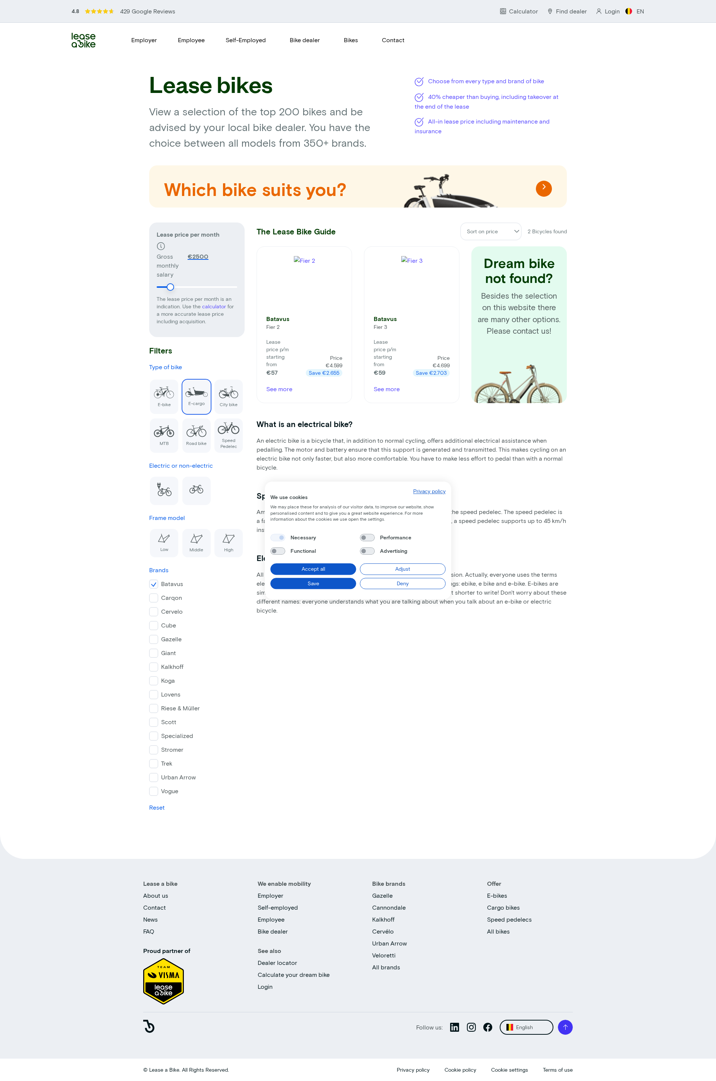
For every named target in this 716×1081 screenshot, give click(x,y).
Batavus (172, 583)
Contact (393, 39)
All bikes (498, 931)
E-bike (164, 404)
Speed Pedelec (228, 443)
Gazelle (171, 638)
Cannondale (389, 907)
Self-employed (278, 907)
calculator (214, 306)
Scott (168, 721)
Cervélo (383, 931)
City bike (229, 404)
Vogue (169, 790)
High (228, 549)
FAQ (148, 931)
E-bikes (497, 895)
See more (279, 388)
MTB (164, 443)
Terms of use (558, 1069)
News (150, 919)
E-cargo (196, 403)
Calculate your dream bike (294, 974)
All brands (386, 967)
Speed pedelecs (509, 919)
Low (164, 549)
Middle (196, 549)
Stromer (172, 749)
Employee (191, 39)
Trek (166, 763)
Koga (168, 680)
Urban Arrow (178, 777)
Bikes (351, 39)
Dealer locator (277, 962)
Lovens (170, 694)
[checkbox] (277, 537)
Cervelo (172, 611)
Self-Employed (246, 39)
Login (265, 986)
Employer (144, 39)
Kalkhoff (172, 666)
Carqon (171, 597)
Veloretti (384, 955)
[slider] (170, 287)
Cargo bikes (503, 907)
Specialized (177, 735)
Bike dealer (305, 39)
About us (155, 895)
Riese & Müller (180, 707)
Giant (168, 652)
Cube (168, 625)
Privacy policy (413, 1069)
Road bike (196, 443)
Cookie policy (460, 1069)
